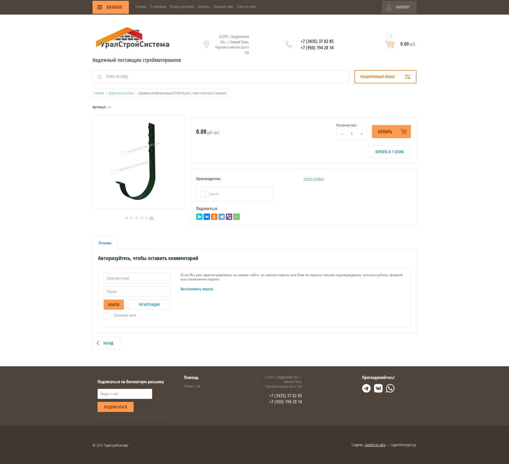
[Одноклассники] (214, 217)
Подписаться (115, 407)
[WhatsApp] (236, 217)
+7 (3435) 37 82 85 (317, 41)
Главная (140, 6)
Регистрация (149, 304)
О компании (158, 6)
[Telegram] (221, 217)
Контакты (204, 6)
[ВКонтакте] (207, 217)
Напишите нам (223, 6)
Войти (113, 304)
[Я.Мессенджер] (199, 217)
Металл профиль (314, 178)
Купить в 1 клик (389, 151)
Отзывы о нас (192, 386)
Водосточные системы (121, 93)
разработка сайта (375, 444)
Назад (108, 343)
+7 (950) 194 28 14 (317, 47)
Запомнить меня (124, 315)
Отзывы (105, 242)
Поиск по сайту (246, 6)
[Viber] (229, 217)
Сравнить (213, 193)
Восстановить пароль (197, 288)
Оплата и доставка (182, 6)
